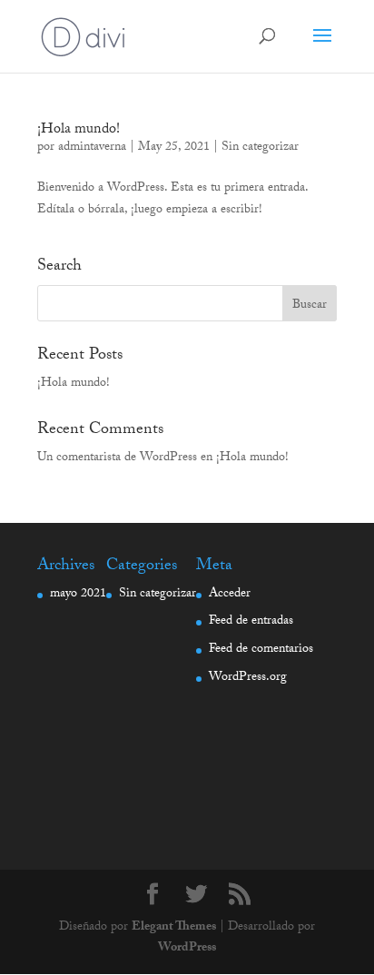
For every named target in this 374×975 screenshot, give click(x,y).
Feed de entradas (251, 622)
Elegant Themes (174, 928)
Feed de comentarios (261, 650)
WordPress (187, 949)
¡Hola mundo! (78, 130)
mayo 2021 (78, 595)
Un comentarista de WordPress (117, 458)
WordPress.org (248, 678)
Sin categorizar (260, 148)
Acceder (230, 595)
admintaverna (92, 148)
